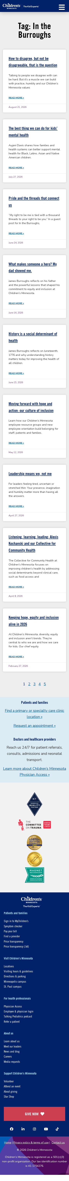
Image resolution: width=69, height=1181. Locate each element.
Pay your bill (10, 931)
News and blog (12, 1051)
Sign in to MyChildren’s (16, 921)
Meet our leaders (12, 1046)
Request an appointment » (34, 725)
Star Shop (9, 1096)
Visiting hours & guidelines (18, 971)
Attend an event (12, 1086)
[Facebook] (11, 1129)
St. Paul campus (12, 986)
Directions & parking (15, 976)
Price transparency (13, 941)
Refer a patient (12, 1021)
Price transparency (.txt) (16, 946)
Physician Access (13, 1006)
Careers (8, 1056)
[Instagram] (34, 1129)
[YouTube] (46, 1129)
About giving (10, 1091)
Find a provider (12, 936)
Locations (9, 966)
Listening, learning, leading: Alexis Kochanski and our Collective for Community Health (33, 543)
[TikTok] (57, 1129)
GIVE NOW (32, 1113)
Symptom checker (13, 926)
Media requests (12, 1061)
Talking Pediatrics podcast (18, 1016)
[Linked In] (23, 1129)
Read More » (16, 97)
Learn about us (12, 1041)
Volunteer (9, 1081)
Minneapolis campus (15, 981)
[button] (61, 7)
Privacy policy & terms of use (31, 1142)
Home (7, 1142)
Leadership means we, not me (30, 473)
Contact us (58, 1142)
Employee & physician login (18, 1011)
